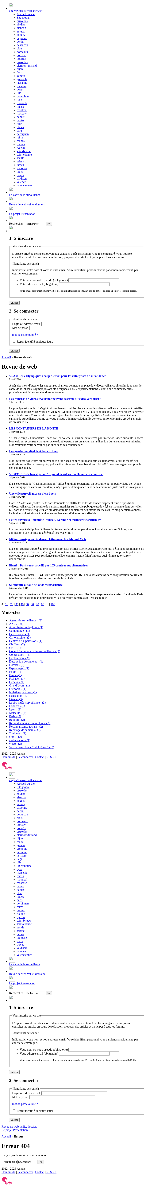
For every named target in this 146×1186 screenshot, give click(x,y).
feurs (20, 72)
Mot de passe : (20, 327)
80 (42, 604)
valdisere (22, 178)
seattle (20, 158)
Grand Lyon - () (19, 685)
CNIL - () (15, 647)
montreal (22, 110)
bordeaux (22, 51)
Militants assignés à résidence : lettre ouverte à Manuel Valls (47, 539)
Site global (23, 17)
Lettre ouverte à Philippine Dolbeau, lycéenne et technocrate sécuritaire (55, 519)
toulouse (22, 168)
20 (11, 604)
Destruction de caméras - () (26, 661)
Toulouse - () (17, 733)
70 (37, 604)
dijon (20, 69)
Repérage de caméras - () (24, 730)
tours (20, 171)
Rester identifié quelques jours (35, 341)
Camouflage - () (19, 630)
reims (20, 137)
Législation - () (18, 695)
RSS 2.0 (51, 757)
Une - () (15, 736)
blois (19, 48)
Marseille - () (17, 712)
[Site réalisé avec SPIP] (7, 768)
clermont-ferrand (27, 65)
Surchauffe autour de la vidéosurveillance (36, 584)
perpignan (23, 134)
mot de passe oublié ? (25, 334)
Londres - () (17, 706)
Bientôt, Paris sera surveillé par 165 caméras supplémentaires (48, 565)
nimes (20, 127)
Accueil (6, 357)
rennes (21, 140)
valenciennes (24, 185)
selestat (21, 161)
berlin (20, 41)
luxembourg (24, 96)
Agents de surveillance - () (25, 620)
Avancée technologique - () (26, 627)
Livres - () (16, 699)
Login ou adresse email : (26, 323)
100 (53, 604)
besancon (22, 45)
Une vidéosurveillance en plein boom (32, 493)
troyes (20, 175)
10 (6, 604)
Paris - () (15, 716)
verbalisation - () (19, 740)
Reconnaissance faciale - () (26, 726)
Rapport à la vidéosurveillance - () (30, 723)
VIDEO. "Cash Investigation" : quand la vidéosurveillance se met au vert (56, 474)
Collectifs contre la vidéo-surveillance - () (34, 651)
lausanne (22, 82)
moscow (22, 113)
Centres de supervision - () (25, 641)
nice (19, 123)
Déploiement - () (19, 658)
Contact (39, 757)
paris (19, 130)
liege (19, 89)
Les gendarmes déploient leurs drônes (33, 451)
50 (27, 604)
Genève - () (16, 682)
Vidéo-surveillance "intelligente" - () (31, 747)
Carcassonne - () (19, 634)
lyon (19, 99)
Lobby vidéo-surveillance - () (27, 702)
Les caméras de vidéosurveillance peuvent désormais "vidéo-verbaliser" (55, 398)
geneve (21, 75)
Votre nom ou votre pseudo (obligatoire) (44, 280)
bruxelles (22, 21)
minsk (20, 106)
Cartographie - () (20, 637)
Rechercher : (16, 223)
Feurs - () (15, 675)
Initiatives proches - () (23, 692)
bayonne (22, 38)
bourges (21, 58)
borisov (21, 55)
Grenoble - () (17, 688)
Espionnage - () (19, 668)
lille (19, 93)
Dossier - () (16, 665)
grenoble (22, 79)
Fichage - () (17, 678)
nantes (20, 120)
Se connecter (25, 757)
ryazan (21, 147)
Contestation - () (19, 654)
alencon (21, 27)
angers (21, 31)
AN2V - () (16, 623)
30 (16, 604)
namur (20, 117)
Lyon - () (15, 709)
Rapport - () (17, 719)
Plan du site (8, 757)
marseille (22, 103)
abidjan (21, 24)
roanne (21, 144)
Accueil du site (26, 14)
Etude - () (15, 671)
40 (22, 604)
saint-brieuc (24, 151)
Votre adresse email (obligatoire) (39, 284)
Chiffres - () (17, 644)
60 (32, 604)
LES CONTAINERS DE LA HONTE (33, 428)
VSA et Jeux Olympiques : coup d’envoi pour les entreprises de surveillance (57, 376)
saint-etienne (24, 154)
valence (21, 182)
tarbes (20, 164)
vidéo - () (15, 743)
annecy (21, 34)
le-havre (21, 86)
